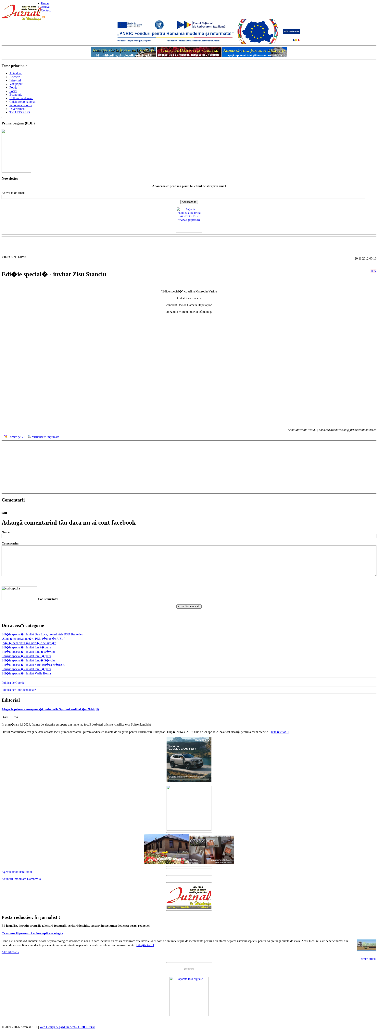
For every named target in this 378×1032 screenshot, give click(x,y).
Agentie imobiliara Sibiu (17, 871)
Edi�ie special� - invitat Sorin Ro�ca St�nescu (33, 664)
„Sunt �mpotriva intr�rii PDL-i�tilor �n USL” (33, 638)
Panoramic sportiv (20, 105)
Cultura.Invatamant (21, 98)
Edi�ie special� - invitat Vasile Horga (26, 673)
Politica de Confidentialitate (19, 689)
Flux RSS (52, 17)
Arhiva (45, 6)
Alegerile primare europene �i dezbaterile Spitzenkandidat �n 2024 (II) (50, 709)
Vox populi (16, 84)
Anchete (14, 76)
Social (13, 91)
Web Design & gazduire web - (67, 1027)
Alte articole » (10, 952)
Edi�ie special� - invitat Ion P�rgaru (26, 647)
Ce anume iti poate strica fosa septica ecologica (32, 933)
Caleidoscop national (22, 101)
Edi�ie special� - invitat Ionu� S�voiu (28, 651)
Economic (15, 94)
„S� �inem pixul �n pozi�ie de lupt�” (29, 643)
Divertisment (17, 108)
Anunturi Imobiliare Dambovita (21, 879)
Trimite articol (367, 958)
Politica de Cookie (13, 682)
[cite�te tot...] (280, 732)
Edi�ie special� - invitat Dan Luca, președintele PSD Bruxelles (42, 634)
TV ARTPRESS (19, 112)
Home (45, 3)
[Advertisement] (189, 244)
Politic (13, 87)
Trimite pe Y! (16, 437)
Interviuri (15, 80)
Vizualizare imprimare (45, 437)
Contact (46, 10)
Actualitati (15, 73)
